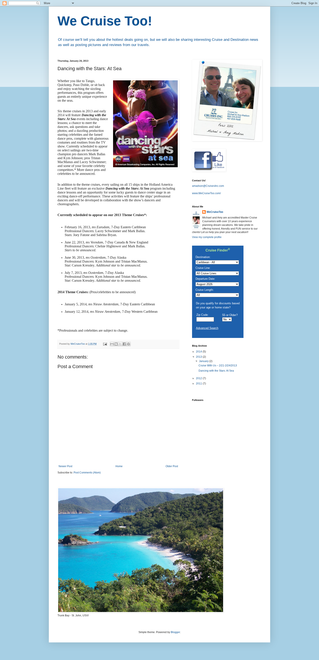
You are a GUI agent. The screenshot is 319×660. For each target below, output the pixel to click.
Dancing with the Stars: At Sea (216, 370)
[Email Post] (105, 343)
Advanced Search (207, 328)
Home (119, 466)
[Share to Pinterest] (128, 344)
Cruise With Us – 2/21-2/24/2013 (218, 365)
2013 (199, 356)
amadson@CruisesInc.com (208, 185)
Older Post (172, 466)
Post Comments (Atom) (87, 472)
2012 (199, 378)
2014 (199, 351)
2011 (199, 383)
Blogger (175, 632)
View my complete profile (207, 237)
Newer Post (65, 466)
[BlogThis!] (116, 344)
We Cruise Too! (105, 21)
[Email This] (112, 344)
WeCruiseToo (215, 211)
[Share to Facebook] (124, 344)
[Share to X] (120, 344)
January (204, 361)
